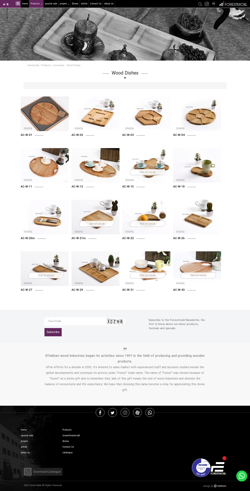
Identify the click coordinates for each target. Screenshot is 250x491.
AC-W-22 (128, 238)
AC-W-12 (77, 186)
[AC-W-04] (197, 113)
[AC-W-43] (197, 268)
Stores (65, 441)
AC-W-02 (77, 135)
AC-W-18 (179, 186)
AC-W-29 (77, 289)
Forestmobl (33, 65)
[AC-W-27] (45, 268)
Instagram (125, 412)
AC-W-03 (128, 135)
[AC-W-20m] (45, 217)
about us (25, 453)
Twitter (113, 412)
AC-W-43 (179, 289)
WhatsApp (150, 412)
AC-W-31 (128, 289)
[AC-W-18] (197, 165)
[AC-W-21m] (96, 217)
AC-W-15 (128, 186)
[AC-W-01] (45, 113)
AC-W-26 (179, 238)
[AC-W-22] (146, 217)
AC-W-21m (79, 238)
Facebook (100, 412)
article (24, 447)
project (24, 441)
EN (214, 4)
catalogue (67, 453)
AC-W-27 (26, 289)
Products (46, 65)
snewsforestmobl (71, 436)
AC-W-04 (179, 135)
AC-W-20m (28, 238)
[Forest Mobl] (233, 3)
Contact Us (68, 447)
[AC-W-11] (45, 165)
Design (206, 486)
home (24, 430)
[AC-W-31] (146, 268)
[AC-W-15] (146, 165)
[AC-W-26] (197, 217)
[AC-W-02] (96, 113)
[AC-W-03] (146, 113)
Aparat (137, 412)
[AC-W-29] (96, 268)
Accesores (58, 65)
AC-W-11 (26, 186)
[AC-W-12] (96, 165)
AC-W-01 (26, 135)
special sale (27, 436)
